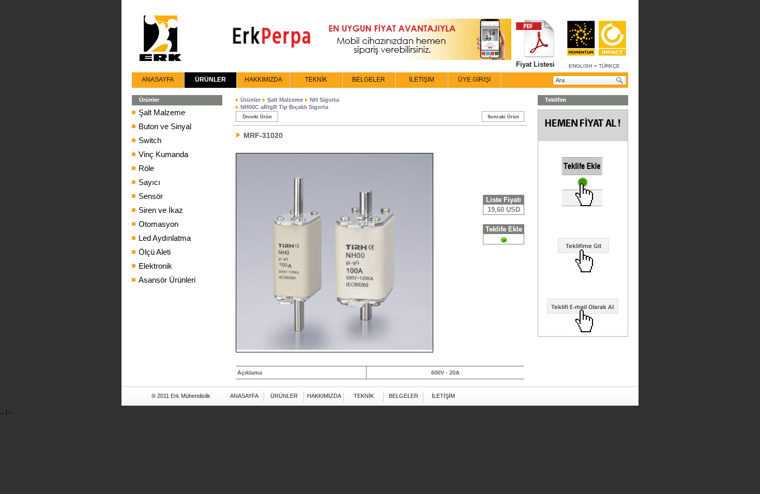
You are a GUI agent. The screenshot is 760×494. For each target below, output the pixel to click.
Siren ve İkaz (161, 210)
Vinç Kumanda (163, 154)
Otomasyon (158, 224)
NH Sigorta (324, 100)
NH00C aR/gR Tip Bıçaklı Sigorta (284, 107)
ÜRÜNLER (210, 79)
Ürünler (250, 100)
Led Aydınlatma (165, 238)
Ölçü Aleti (155, 252)
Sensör (151, 196)
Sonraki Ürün (503, 116)
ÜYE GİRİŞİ (474, 79)
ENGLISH (580, 66)
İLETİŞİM (421, 79)
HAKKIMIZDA (263, 79)
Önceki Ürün (257, 116)
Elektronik (155, 265)
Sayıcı (149, 182)
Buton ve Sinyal (165, 126)
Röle (146, 168)
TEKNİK (316, 79)
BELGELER (368, 79)
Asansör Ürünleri (167, 279)
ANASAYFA (158, 79)
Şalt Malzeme (162, 112)
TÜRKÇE (609, 66)
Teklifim (555, 100)
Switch (150, 140)
